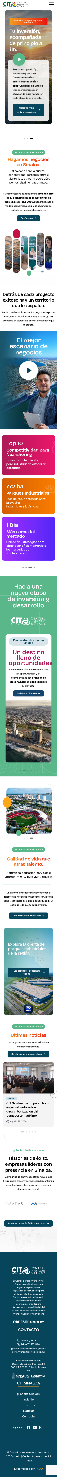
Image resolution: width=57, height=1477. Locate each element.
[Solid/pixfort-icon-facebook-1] (28, 1427)
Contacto (28, 1416)
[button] (24, 138)
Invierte (28, 1399)
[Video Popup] (28, 370)
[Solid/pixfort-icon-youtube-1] (35, 1427)
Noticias (28, 1411)
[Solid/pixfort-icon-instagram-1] (41, 1427)
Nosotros (28, 1405)
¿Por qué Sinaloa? (28, 1394)
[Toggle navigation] (51, 4)
